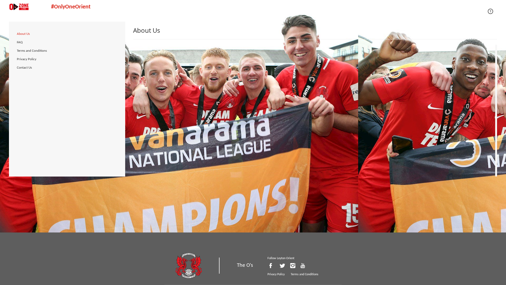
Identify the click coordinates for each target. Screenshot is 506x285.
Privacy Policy (26, 59)
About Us (23, 34)
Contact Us (24, 67)
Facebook (273, 266)
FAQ (20, 42)
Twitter (284, 266)
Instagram (294, 266)
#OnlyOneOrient (71, 7)
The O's (245, 265)
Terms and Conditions (32, 51)
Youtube (304, 266)
